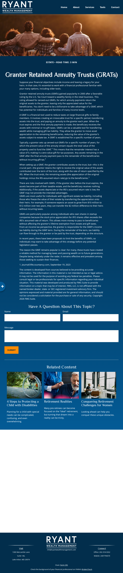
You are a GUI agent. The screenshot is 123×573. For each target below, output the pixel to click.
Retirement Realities (58, 401)
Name (7, 311)
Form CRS (64, 565)
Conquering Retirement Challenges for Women (97, 403)
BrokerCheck (87, 569)
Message (8, 327)
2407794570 (105, 556)
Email (65, 311)
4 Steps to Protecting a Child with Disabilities (23, 403)
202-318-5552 (104, 552)
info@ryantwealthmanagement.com (61, 550)
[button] (64, 7)
